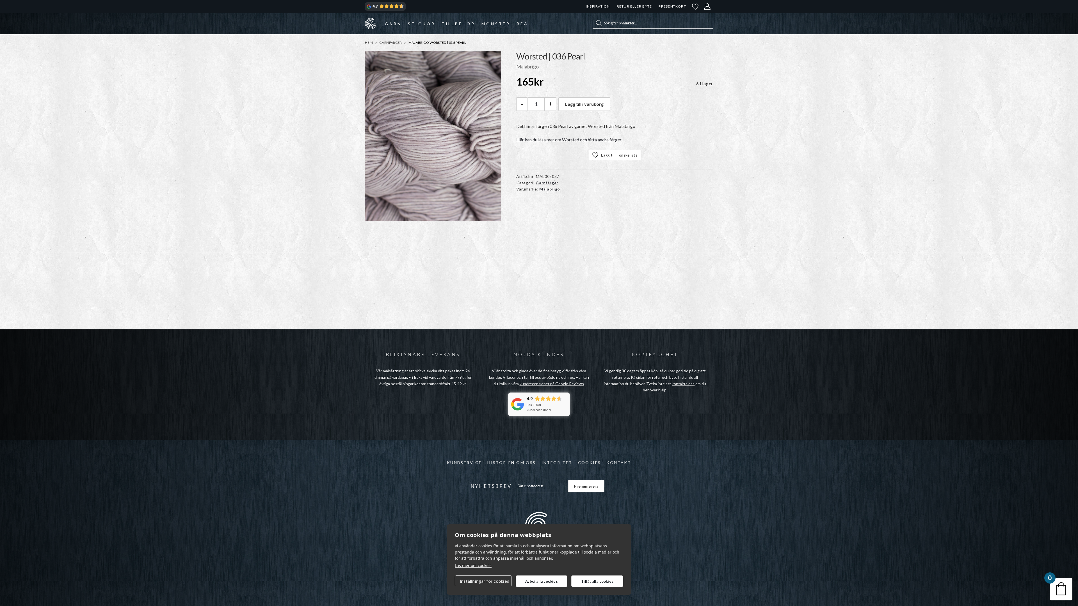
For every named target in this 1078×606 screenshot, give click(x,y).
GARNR (370, 23)
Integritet (557, 462)
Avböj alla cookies (541, 581)
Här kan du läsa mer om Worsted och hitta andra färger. (569, 139)
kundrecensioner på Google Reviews (552, 383)
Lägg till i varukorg (584, 104)
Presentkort (672, 6)
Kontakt (618, 462)
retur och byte (664, 377)
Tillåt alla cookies (597, 581)
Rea (522, 23)
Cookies (589, 462)
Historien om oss (511, 462)
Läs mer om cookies (473, 565)
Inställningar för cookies (484, 581)
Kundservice (464, 462)
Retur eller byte (634, 6)
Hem (369, 42)
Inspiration (598, 6)
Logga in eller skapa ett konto (707, 6)
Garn (393, 23)
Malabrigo (549, 189)
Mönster (495, 23)
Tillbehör (458, 23)
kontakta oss (683, 383)
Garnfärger (390, 42)
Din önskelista (695, 6)
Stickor (421, 23)
